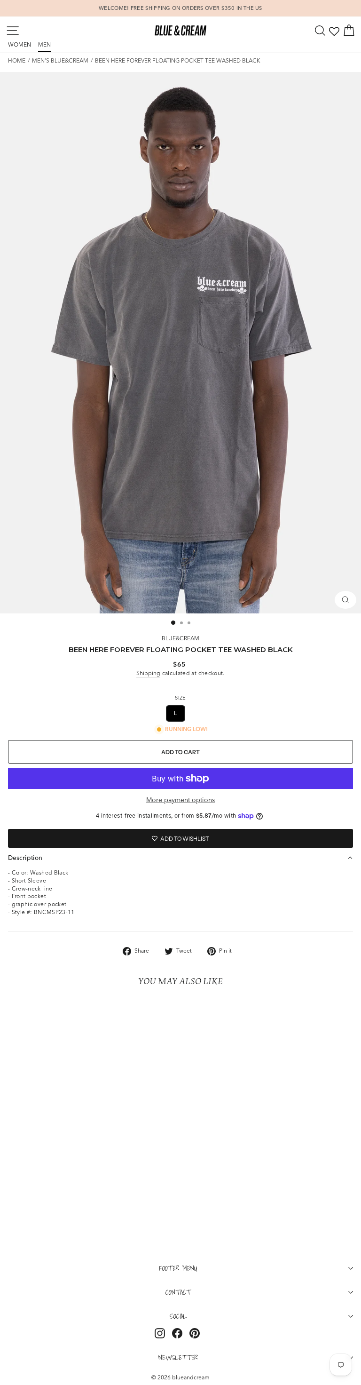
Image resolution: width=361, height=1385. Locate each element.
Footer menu (178, 1268)
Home (16, 60)
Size (180, 697)
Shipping (148, 673)
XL (199, 712)
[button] (180, 857)
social (178, 1315)
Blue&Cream (180, 638)
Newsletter (178, 1357)
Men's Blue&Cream (60, 60)
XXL (226, 712)
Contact (178, 1291)
